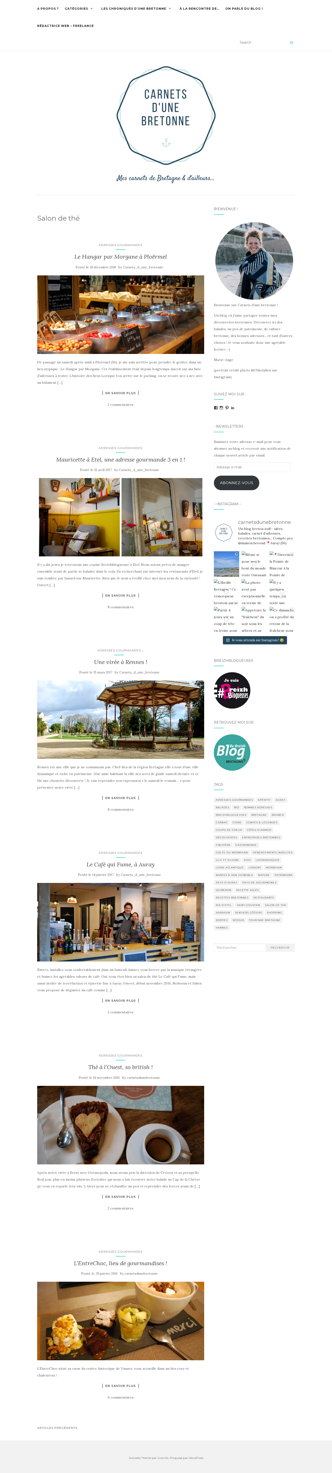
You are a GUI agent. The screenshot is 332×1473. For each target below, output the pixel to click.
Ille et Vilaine (227, 860)
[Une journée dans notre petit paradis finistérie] (226, 563)
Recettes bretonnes (232, 897)
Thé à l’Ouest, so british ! (120, 1067)
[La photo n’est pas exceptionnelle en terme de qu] (254, 591)
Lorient (255, 867)
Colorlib (162, 1458)
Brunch (278, 815)
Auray (281, 799)
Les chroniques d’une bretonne (133, 8)
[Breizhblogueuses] (232, 690)
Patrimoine (284, 875)
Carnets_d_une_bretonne (143, 267)
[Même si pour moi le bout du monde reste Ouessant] (254, 563)
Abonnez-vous (236, 482)
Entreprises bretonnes (261, 837)
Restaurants (263, 897)
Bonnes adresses (258, 807)
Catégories (76, 8)
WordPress (196, 1458)
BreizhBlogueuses (231, 815)
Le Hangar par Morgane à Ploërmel (120, 256)
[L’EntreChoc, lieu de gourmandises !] (120, 1321)
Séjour (238, 920)
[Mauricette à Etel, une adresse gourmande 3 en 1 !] (120, 517)
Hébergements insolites (273, 852)
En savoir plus (120, 393)
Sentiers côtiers (248, 912)
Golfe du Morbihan (232, 852)
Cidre (237, 822)
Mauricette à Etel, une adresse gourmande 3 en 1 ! (120, 459)
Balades (222, 807)
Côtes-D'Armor (259, 830)
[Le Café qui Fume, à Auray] (120, 922)
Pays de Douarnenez (259, 882)
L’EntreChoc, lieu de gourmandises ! (120, 1263)
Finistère (223, 845)
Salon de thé (275, 905)
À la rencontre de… (199, 8)
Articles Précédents (57, 1428)
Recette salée (247, 890)
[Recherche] (291, 42)
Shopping (274, 912)
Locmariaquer (267, 860)
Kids (247, 860)
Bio (236, 807)
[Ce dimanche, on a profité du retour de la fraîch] (282, 619)
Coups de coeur (229, 830)
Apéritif (264, 799)
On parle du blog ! (244, 8)
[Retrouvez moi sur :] (232, 752)
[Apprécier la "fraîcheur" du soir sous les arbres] (254, 619)
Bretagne (259, 815)
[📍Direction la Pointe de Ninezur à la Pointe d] (282, 563)
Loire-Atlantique (230, 867)
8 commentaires (121, 607)
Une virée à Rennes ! (120, 662)
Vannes (222, 927)
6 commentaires (121, 1397)
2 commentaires (120, 404)
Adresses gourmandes (120, 245)
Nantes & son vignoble (234, 875)
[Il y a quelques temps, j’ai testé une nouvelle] (282, 591)
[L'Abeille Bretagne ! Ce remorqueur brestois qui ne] (226, 591)
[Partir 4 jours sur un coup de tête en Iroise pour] (226, 619)
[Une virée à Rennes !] (120, 719)
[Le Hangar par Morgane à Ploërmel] (120, 314)
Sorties (222, 920)
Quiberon (223, 890)
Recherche (280, 947)
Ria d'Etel (224, 905)
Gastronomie (246, 845)
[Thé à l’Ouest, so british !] (120, 1125)
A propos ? (48, 8)
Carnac (222, 822)
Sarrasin (223, 912)
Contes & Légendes (262, 822)
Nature (264, 875)
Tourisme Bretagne (264, 920)
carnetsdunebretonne (143, 1078)
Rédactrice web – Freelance (65, 26)
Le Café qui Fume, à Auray (121, 864)
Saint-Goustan (248, 905)
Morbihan (274, 867)
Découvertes (226, 837)
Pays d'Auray (226, 882)
